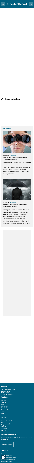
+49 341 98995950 (8, 394)
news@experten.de (6, 461)
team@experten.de (10, 457)
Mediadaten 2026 (7, 444)
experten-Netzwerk (6, 455)
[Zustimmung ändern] (3, 457)
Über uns (3, 454)
